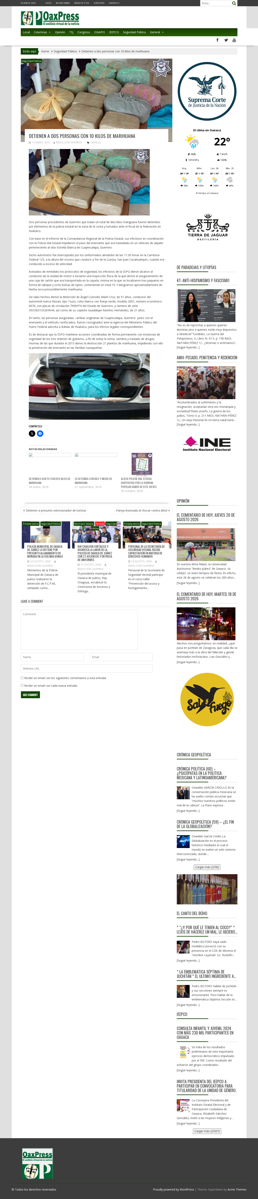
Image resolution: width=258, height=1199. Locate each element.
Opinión (60, 32)
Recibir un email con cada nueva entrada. (51, 686)
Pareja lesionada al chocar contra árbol (141, 510)
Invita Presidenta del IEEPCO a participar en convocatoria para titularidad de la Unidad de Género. (206, 1085)
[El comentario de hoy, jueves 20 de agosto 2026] (206, 544)
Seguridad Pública (134, 32)
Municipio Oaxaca (84, 523)
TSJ (71, 32)
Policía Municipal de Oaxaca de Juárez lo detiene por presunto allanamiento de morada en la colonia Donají (45, 551)
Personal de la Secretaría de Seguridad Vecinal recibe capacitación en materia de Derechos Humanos (146, 551)
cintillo (96, 142)
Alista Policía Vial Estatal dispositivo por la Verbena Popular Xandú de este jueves (139, 482)
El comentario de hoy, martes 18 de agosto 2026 (206, 596)
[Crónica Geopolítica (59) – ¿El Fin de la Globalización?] (183, 841)
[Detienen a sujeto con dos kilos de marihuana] (50, 465)
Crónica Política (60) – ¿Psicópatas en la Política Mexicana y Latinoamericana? (202, 773)
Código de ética (81, 2)
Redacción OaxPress (69, 142)
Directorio (99, 2)
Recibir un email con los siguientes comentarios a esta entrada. (65, 678)
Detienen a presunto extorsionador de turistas (56, 510)
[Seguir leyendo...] (188, 583)
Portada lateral (31, 523)
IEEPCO (114, 32)
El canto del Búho (192, 913)
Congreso (83, 32)
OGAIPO (99, 32)
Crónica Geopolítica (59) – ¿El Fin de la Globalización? (205, 824)
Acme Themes (237, 1189)
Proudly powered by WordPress (173, 1189)
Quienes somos (63, 2)
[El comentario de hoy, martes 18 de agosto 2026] (206, 623)
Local (26, 32)
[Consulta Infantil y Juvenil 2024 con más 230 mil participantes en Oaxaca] (183, 1052)
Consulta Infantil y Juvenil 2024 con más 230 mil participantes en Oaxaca (205, 1032)
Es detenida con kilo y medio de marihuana (93, 480)
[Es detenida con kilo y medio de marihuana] (96, 465)
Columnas (40, 32)
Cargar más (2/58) (207, 867)
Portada (100, 523)
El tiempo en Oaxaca (207, 193)
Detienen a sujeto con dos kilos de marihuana (49, 480)
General (155, 32)
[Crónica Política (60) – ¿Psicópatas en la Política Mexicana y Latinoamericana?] (183, 792)
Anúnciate (114, 2)
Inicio (48, 2)
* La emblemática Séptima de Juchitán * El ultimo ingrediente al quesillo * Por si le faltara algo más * (206, 973)
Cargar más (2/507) (207, 1131)
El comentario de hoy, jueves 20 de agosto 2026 (206, 517)
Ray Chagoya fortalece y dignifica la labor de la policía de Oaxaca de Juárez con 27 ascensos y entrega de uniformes (95, 553)
